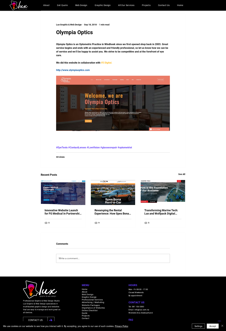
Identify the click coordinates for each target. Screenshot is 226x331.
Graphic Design (89, 297)
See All (181, 174)
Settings (198, 326)
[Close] (222, 326)
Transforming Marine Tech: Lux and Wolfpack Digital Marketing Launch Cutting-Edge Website (161, 212)
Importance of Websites (93, 308)
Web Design (87, 294)
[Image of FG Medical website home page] (63, 192)
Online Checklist (89, 310)
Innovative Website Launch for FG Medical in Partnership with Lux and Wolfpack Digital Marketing (63, 212)
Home (84, 289)
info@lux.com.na (142, 310)
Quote (84, 313)
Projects (86, 316)
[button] (46, 5)
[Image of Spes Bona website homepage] (113, 192)
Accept (212, 326)
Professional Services (92, 300)
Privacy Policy (121, 326)
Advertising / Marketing (93, 302)
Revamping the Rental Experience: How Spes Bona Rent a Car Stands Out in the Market (112, 212)
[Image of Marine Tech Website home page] (163, 192)
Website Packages (91, 305)
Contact (85, 318)
